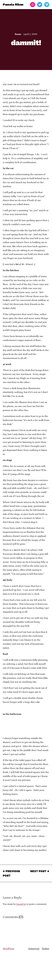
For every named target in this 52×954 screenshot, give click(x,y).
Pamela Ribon (13, 4)
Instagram (33, 948)
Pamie (18, 34)
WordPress (8, 948)
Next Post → (39, 871)
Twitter (45, 948)
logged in (21, 904)
